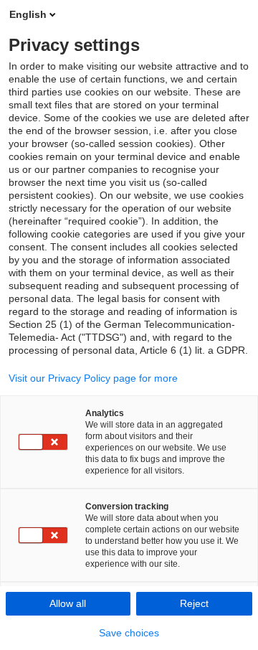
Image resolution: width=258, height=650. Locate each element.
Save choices (129, 633)
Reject (194, 603)
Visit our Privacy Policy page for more (93, 378)
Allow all (67, 603)
